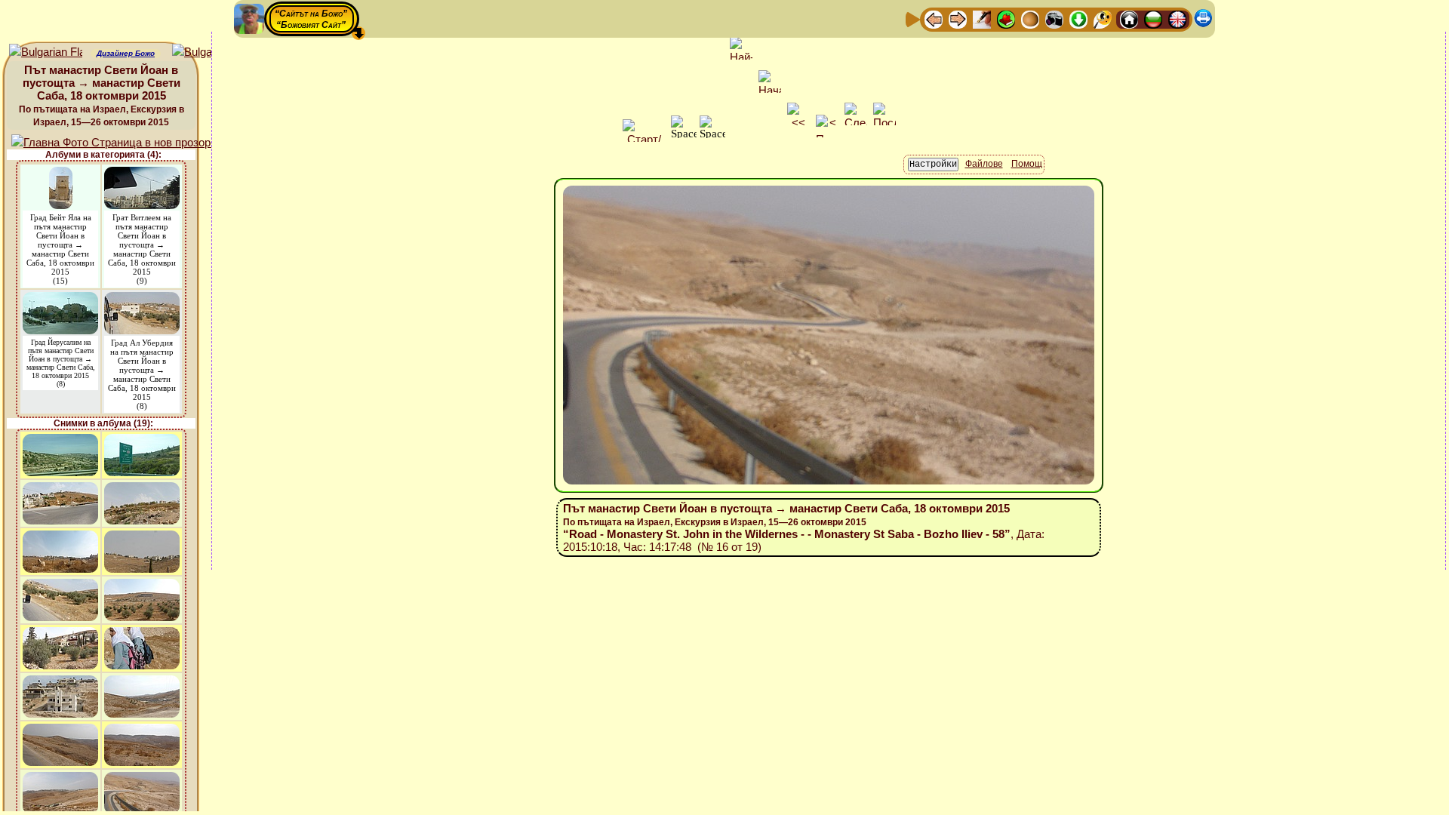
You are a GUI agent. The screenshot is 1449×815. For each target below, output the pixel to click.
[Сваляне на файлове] (1078, 18)
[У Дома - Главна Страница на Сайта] (1129, 18)
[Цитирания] (1006, 18)
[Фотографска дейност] (1054, 18)
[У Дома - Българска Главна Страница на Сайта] (1153, 18)
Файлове (984, 163)
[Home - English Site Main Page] (1177, 18)
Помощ (1026, 163)
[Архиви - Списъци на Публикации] (982, 18)
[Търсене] (1103, 18)
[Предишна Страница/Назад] (933, 18)
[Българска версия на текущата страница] (209, 52)
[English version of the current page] (46, 52)
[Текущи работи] (1030, 18)
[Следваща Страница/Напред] (958, 18)
